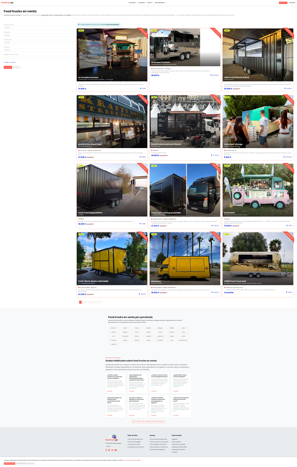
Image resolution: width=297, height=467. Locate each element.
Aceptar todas (9, 463)
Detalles (31, 463)
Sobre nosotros (176, 442)
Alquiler (141, 2)
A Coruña (171, 332)
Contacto (175, 452)
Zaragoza (160, 328)
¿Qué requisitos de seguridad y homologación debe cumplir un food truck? (136, 377)
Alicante (114, 332)
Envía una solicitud (112, 24)
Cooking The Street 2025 (179, 447)
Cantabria (148, 336)
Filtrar (8, 67)
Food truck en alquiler (134, 442)
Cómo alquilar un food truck (158, 444)
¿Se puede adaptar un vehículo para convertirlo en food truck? (114, 400)
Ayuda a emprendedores (157, 449)
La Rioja (148, 332)
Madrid (125, 328)
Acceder (292, 2)
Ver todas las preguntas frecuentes (148, 421)
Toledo (160, 332)
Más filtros (11, 62)
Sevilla (183, 328)
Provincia (7, 47)
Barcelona (113, 328)
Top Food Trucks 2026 (178, 444)
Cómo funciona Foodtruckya (158, 439)
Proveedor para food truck (136, 447)
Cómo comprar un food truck (159, 447)
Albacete (148, 328)
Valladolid (113, 344)
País (108, 446)
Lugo (172, 340)
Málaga (172, 336)
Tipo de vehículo (9, 25)
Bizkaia (125, 340)
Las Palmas (160, 340)
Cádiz (183, 332)
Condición (7, 32)
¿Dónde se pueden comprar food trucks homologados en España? (158, 400)
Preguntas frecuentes (178, 449)
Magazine (175, 439)
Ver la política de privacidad (131, 460)
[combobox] (39, 27)
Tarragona (113, 340)
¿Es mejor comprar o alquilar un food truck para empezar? (136, 399)
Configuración (21, 463)
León (113, 336)
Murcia (183, 336)
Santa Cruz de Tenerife (184, 340)
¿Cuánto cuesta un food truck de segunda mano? (159, 376)
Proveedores (159, 2)
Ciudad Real (160, 336)
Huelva (148, 340)
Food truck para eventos (135, 439)
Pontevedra (125, 336)
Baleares (125, 332)
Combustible (7, 39)
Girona (137, 332)
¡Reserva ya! (283, 2)
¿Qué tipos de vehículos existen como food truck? (181, 399)
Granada (137, 340)
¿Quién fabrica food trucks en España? (179, 376)
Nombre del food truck (11, 54)
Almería (137, 336)
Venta (149, 2)
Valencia (137, 328)
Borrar (16, 67)
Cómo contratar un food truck (159, 442)
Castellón (171, 328)
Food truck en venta (134, 444)
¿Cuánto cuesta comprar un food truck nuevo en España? (114, 376)
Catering (132, 2)
